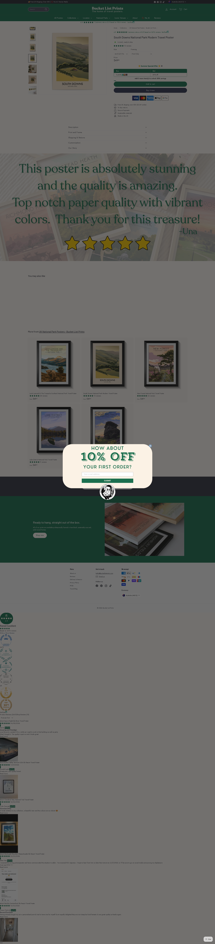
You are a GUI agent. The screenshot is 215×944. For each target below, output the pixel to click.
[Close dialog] (150, 446)
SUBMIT (107, 481)
